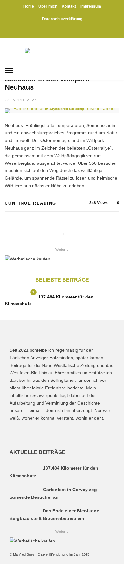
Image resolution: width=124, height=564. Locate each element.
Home (28, 6)
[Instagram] (69, 31)
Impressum (90, 6)
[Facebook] (16, 434)
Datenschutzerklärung (62, 19)
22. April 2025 (21, 100)
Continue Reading (30, 203)
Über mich (47, 6)
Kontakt (69, 6)
